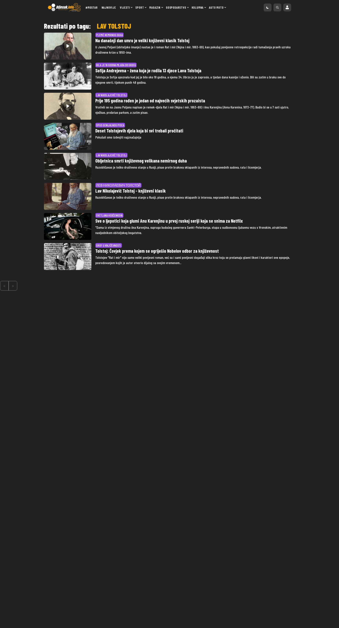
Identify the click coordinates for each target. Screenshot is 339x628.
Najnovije (109, 7)
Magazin (154, 7)
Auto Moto (216, 7)
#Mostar (92, 7)
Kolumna (198, 7)
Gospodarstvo (176, 7)
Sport (139, 7)
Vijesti (125, 7)
